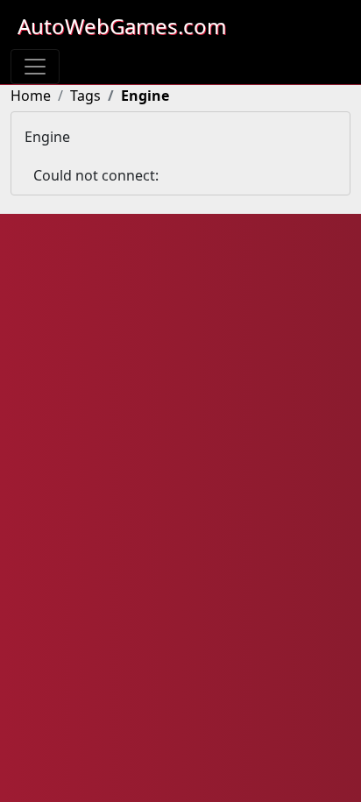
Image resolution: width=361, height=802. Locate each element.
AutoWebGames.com (122, 25)
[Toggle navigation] (35, 66)
